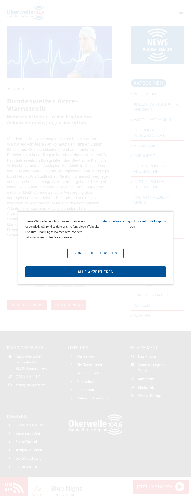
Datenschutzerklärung (115, 221)
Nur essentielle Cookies (95, 253)
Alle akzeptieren (96, 272)
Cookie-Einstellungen (149, 221)
